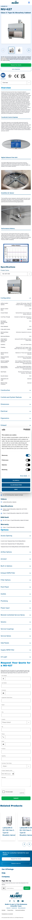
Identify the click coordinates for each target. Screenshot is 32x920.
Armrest (4, 559)
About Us (8, 908)
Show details (23, 475)
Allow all (16, 480)
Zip (2, 726)
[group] (8, 826)
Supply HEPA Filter (7, 650)
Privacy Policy (10, 910)
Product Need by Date (6, 770)
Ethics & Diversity (21, 908)
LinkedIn (18, 901)
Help (3, 873)
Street (2, 705)
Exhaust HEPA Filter (8, 573)
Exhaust (3, 425)
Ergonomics (5, 418)
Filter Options (6, 580)
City (2, 712)
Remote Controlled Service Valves (13, 615)
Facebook (10, 901)
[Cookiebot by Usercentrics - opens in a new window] (23, 430)
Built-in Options (6, 566)
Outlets (3, 594)
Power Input (5, 608)
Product (3, 748)
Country (3, 719)
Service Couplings (7, 629)
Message (3, 777)
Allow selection (16, 485)
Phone (3, 734)
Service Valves (6, 636)
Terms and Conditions (20, 910)
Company (3, 690)
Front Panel (5, 587)
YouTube (22, 901)
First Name (4, 675)
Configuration (6, 298)
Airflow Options (6, 552)
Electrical (4, 411)
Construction (5, 390)
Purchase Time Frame (6, 763)
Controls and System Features (11, 397)
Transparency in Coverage (7, 914)
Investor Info (14, 908)
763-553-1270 (24, 673)
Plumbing (4, 601)
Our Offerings (8, 869)
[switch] (28, 460)
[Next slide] (29, 50)
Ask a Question (16, 69)
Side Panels (5, 643)
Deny (16, 489)
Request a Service (16, 863)
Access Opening (6, 536)
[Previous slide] (24, 844)
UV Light (4, 657)
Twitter (14, 901)
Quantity (3, 756)
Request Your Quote (16, 65)
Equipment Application (6, 697)
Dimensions (5, 404)
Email (2, 741)
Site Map (3, 910)
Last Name (4, 683)
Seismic (3, 622)
